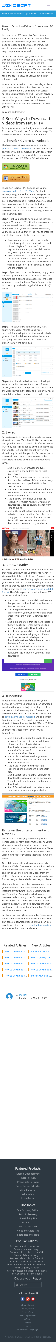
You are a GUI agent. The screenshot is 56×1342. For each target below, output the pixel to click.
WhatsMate (28, 1194)
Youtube (33, 1299)
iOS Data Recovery (28, 1226)
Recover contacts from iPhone (26, 1273)
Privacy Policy (27, 1308)
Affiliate (27, 1319)
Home (4, 13)
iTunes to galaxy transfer (26, 1267)
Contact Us (27, 1326)
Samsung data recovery (26, 1249)
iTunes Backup (28, 1222)
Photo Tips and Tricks (28, 1234)
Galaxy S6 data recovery (26, 1255)
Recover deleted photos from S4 (26, 1252)
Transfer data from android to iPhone (26, 1264)
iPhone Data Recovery (28, 1181)
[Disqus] (28, 1040)
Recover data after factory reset (26, 1246)
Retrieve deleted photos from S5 (26, 1258)
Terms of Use (27, 1312)
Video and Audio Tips (28, 1230)
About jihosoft (27, 1305)
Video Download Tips (19, 13)
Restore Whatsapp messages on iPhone (26, 1270)
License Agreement (27, 1315)
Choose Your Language (27, 1329)
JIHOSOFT (26, 1336)
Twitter (28, 1299)
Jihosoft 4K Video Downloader (17, 148)
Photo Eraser (28, 1198)
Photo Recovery (28, 1177)
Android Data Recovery (28, 1173)
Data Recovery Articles (28, 1210)
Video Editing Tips (28, 1218)
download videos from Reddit (20, 716)
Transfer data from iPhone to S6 (26, 1261)
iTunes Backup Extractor (28, 1186)
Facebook (23, 1299)
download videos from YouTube (18, 191)
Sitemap (27, 1322)
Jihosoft (23, 994)
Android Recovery (28, 1214)
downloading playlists (40, 925)
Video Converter (28, 1190)
